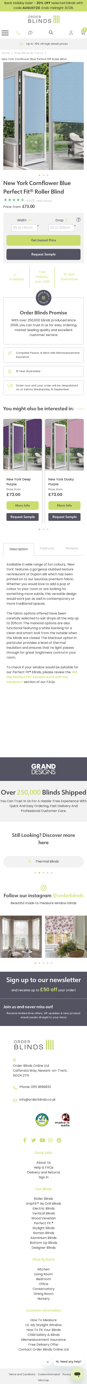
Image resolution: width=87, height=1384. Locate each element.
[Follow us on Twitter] (34, 1141)
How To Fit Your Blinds (44, 1330)
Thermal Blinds (47, 861)
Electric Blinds (44, 1208)
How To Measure (43, 1320)
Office (43, 1284)
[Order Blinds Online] (43, 1045)
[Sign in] (71, 33)
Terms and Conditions (22, 1374)
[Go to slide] (35, 873)
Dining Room (43, 1294)
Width (22, 220)
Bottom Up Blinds (43, 1243)
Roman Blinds (43, 1233)
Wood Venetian (43, 1218)
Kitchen (43, 1269)
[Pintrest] (60, 1141)
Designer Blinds (44, 1248)
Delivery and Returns (43, 1172)
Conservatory (44, 1289)
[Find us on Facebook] (26, 1141)
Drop (59, 220)
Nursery (43, 1299)
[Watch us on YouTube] (43, 1141)
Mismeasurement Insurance (43, 1340)
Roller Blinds (43, 1199)
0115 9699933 (41, 1087)
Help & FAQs (43, 1167)
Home (6, 53)
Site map (43, 1380)
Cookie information (49, 1374)
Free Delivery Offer (43, 1344)
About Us (43, 1162)
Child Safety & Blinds (44, 1335)
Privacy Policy (70, 1374)
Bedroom (43, 1279)
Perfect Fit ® (43, 1223)
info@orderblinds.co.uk (37, 1099)
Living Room (43, 1274)
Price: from (12, 207)
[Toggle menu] (5, 33)
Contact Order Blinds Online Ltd (43, 1349)
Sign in (44, 1177)
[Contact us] (30, 33)
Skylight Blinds (43, 1228)
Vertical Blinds (43, 1213)
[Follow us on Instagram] (51, 1141)
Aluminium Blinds (43, 1238)
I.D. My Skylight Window (43, 1325)
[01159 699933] (18, 33)
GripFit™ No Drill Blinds (43, 1203)
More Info (22, 505)
